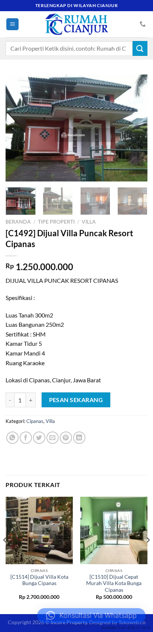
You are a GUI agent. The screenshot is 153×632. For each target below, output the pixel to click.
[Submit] (140, 48)
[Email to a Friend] (52, 438)
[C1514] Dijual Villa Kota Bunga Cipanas (39, 580)
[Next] (135, 128)
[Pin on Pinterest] (66, 438)
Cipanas (34, 421)
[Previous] (18, 128)
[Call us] (143, 24)
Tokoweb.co (132, 622)
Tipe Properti (56, 222)
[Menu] (12, 24)
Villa (89, 222)
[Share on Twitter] (39, 438)
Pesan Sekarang (76, 399)
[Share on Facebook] (26, 438)
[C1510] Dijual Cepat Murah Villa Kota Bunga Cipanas (113, 583)
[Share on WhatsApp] (12, 438)
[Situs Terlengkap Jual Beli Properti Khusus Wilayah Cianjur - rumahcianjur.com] (76, 24)
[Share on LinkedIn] (79, 438)
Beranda (18, 222)
